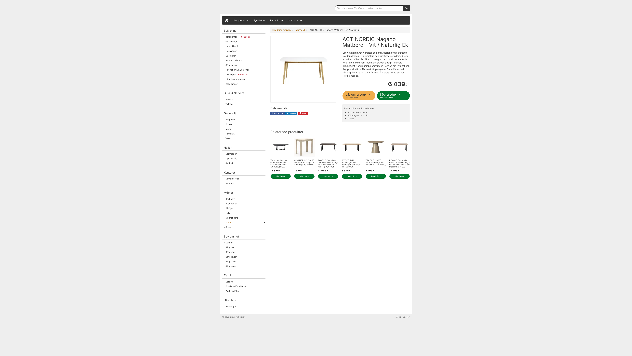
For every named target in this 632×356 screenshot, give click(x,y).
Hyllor (228, 213)
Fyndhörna (259, 20)
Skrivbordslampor (234, 60)
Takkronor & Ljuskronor (237, 69)
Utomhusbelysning (235, 79)
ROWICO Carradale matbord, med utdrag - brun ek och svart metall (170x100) (328, 163)
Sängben (230, 247)
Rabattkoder (277, 20)
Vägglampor (231, 84)
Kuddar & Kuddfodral (236, 286)
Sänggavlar (231, 256)
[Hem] (226, 20)
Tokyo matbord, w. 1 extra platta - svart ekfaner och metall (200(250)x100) (279, 163)
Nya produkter (241, 20)
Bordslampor (237, 36)
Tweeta (292, 113)
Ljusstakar (230, 55)
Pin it (303, 113)
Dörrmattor (231, 153)
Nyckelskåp (231, 158)
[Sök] (406, 8)
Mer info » (280, 176)
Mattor (228, 129)
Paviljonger (231, 306)
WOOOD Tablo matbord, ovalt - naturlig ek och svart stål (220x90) (351, 163)
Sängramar (230, 266)
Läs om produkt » (358, 96)
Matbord (229, 222)
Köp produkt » (390, 96)
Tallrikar (229, 104)
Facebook (278, 113)
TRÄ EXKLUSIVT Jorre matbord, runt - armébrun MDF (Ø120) (376, 162)
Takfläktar (230, 133)
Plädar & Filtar (232, 291)
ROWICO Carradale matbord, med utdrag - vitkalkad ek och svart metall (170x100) (399, 163)
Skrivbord (230, 183)
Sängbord (230, 252)
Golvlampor (231, 41)
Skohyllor (230, 163)
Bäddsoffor (231, 203)
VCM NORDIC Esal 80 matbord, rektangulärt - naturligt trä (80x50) (304, 162)
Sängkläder (231, 261)
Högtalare (230, 119)
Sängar (229, 242)
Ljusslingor (231, 51)
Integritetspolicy (402, 317)
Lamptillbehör (232, 46)
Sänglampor (231, 65)
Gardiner (229, 281)
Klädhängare (231, 217)
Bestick (229, 99)
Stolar (228, 227)
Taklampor (236, 74)
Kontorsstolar (232, 178)
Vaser (228, 138)
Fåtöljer (229, 208)
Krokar (228, 124)
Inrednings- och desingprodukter (247, 7)
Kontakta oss (295, 20)
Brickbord (230, 199)
